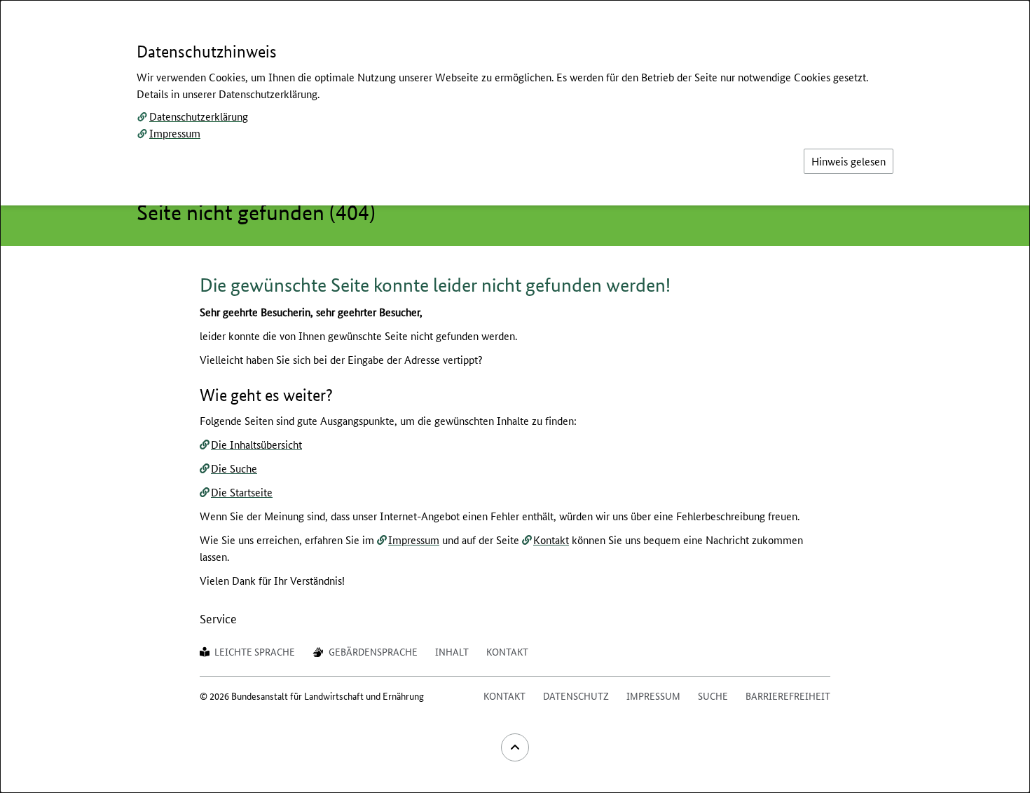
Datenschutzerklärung (198, 116)
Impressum (174, 133)
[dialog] (515, 396)
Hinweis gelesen (848, 161)
